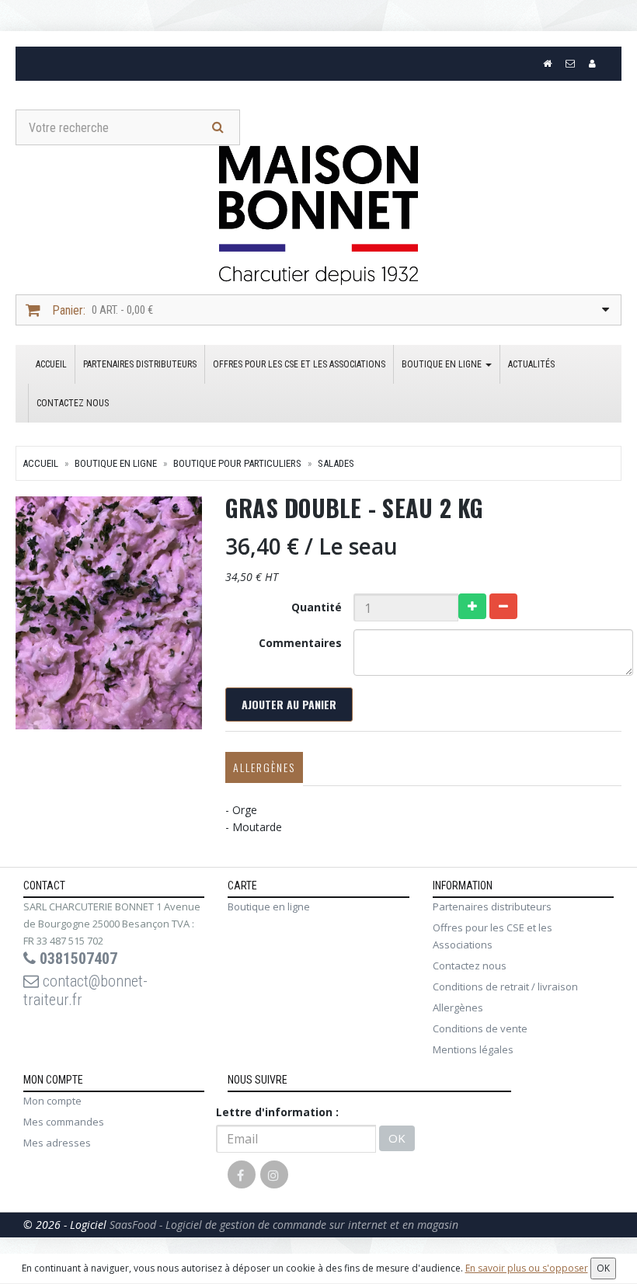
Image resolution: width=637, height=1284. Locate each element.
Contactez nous (73, 403)
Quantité (316, 607)
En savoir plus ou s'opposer (526, 1268)
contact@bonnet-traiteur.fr (85, 990)
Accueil (51, 364)
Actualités (531, 364)
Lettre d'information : (277, 1112)
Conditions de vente (480, 1028)
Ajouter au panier (289, 704)
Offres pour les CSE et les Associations (299, 364)
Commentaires (300, 642)
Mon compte (52, 1101)
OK (397, 1138)
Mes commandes (63, 1122)
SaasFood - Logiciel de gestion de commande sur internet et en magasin (284, 1224)
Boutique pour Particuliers (237, 463)
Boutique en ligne (443, 364)
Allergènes (264, 767)
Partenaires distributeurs (140, 364)
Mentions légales (473, 1049)
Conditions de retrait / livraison (505, 986)
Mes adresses (57, 1143)
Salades (336, 463)
